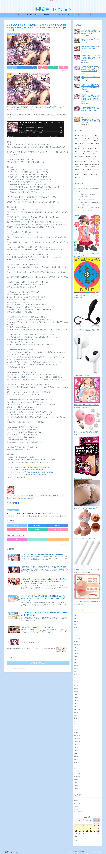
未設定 (76, 806)
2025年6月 (77, 656)
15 (94, 828)
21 (91, 831)
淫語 (41, 516)
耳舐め (58, 516)
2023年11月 (77, 712)
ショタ (40, 513)
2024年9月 (77, 683)
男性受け (46, 516)
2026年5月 (77, 624)
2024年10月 (77, 680)
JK (8, 513)
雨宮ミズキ (64, 516)
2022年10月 (77, 741)
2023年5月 (77, 721)
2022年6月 (77, 753)
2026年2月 (77, 633)
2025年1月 (77, 671)
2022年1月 (77, 768)
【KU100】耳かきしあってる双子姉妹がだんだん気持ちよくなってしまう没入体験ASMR (86, 209)
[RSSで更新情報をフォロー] (58, 539)
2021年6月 (77, 788)
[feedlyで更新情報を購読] (37, 539)
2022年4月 (77, 759)
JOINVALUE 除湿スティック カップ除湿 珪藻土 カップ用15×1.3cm (86, 571)
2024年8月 (77, 685)
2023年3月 (77, 727)
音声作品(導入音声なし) (13, 510)
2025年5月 (77, 659)
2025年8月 (77, 650)
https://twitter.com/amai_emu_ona (38, 467)
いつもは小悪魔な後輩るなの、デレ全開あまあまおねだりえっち (86, 190)
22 (94, 831)
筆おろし (52, 516)
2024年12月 (77, 674)
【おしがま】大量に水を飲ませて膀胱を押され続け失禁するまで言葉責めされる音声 (86, 204)
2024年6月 (77, 691)
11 (79, 828)
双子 (17, 516)
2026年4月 (77, 627)
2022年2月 (77, 765)
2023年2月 (77, 730)
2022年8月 (77, 747)
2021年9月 (77, 779)
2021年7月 (77, 785)
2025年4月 (77, 662)
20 (87, 831)
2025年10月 (77, 644)
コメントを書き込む (38, 663)
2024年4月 (77, 697)
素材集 (76, 809)
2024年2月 (77, 703)
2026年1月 (77, 636)
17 (76, 831)
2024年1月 (77, 706)
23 (98, 831)
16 (98, 828)
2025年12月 (77, 639)
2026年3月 (77, 630)
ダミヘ (46, 513)
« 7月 (75, 840)
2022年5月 (77, 756)
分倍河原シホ (11, 516)
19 (83, 831)
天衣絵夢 (22, 516)
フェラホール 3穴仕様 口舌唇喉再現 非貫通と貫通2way (87, 603)
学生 (28, 516)
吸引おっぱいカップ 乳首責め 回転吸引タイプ (87, 433)
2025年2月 (77, 668)
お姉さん (20, 513)
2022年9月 (77, 744)
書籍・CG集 (77, 803)
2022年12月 (77, 735)
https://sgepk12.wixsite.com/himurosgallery (41, 472)
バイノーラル (52, 513)
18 (79, 831)
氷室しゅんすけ (34, 516)
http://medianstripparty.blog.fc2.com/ (36, 474)
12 (83, 828)
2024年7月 (77, 688)
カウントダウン (27, 513)
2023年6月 (77, 718)
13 (87, 828)
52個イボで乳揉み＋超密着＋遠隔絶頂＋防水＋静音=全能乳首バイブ (86, 406)
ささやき (35, 513)
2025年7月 (77, 653)
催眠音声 (76, 800)
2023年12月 (77, 709)
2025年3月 (77, 665)
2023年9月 (77, 715)
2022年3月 (77, 762)
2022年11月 (77, 738)
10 (76, 828)
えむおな (14, 513)
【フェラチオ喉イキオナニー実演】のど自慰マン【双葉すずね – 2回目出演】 (86, 195)
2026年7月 (77, 618)
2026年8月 (77, 615)
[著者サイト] (17, 539)
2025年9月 (77, 647)
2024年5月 (77, 694)
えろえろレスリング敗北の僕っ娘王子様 (84, 199)
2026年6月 (77, 621)
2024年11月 (77, 677)
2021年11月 (77, 774)
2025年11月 (77, 641)
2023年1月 (77, 732)
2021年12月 (77, 771)
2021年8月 (77, 782)
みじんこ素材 (60, 513)
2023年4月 (77, 724)
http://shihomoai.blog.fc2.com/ (34, 469)
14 (91, 828)
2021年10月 (77, 776)
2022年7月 (77, 750)
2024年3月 (77, 700)
